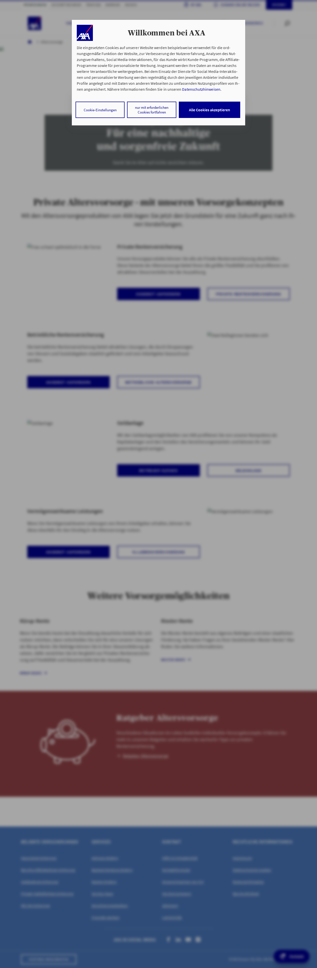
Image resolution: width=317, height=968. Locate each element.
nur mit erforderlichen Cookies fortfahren (151, 109)
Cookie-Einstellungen (100, 110)
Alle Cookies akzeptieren (209, 109)
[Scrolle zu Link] (85, 33)
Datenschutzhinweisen (201, 89)
